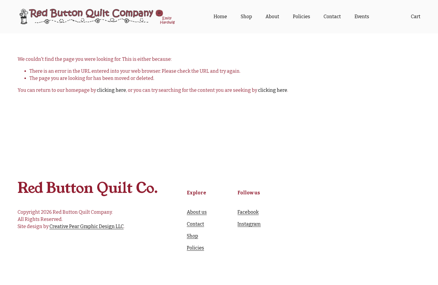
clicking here (111, 90)
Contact (332, 16)
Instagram (249, 224)
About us (197, 212)
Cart (415, 16)
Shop (246, 16)
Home (220, 16)
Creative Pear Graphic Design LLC (86, 226)
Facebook (248, 212)
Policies (301, 16)
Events (362, 16)
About (272, 16)
